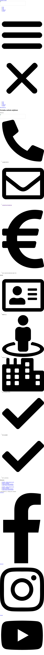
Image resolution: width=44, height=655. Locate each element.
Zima (3, 7)
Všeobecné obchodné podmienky (7, 484)
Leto (3, 8)
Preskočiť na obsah (3, 0)
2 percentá (4, 104)
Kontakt (3, 10)
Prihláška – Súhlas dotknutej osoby (8, 482)
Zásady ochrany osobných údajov (8, 489)
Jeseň (3, 103)
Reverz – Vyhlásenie (5, 483)
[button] (22, 56)
